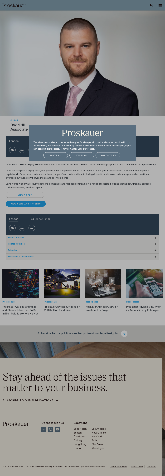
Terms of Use (58, 146)
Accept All (55, 155)
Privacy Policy (40, 146)
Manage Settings (107, 155)
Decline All (82, 155)
